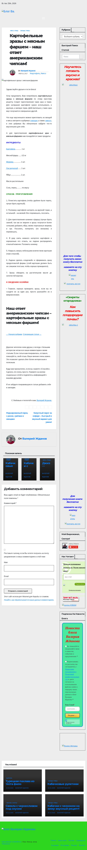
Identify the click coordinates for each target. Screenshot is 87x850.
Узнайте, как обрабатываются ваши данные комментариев (29, 600)
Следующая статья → (32, 334)
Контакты (82, 845)
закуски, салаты (11, 802)
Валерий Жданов (28, 71)
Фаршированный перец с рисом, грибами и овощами (17, 416)
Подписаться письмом (75, 590)
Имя (6, 562)
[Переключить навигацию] (43, 18)
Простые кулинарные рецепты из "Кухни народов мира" (74, 567)
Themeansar (6, 844)
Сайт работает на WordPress (12, 842)
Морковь (9, 162)
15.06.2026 (10, 788)
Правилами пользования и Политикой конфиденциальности (72, 674)
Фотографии (65, 845)
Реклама (74, 845)
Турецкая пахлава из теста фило (20, 783)
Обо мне (71, 840)
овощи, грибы (25, 30)
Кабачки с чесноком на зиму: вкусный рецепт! (63, 807)
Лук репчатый (12, 168)
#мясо (43, 73)
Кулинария (55, 845)
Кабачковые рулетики (63, 784)
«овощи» (34, 121)
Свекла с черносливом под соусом (21, 807)
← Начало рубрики (14, 334)
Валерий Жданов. (44, 400)
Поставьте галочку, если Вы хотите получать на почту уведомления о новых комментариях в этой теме (26, 555)
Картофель (10, 149)
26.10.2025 (52, 812)
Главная (53, 840)
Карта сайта (62, 840)
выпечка (9, 778)
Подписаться (73, 715)
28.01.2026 (52, 788)
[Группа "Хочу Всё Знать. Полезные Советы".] (70, 599)
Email (6, 576)
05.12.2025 (10, 812)
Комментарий (10, 503)
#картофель (35, 73)
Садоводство (80, 840)
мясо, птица (14, 30)
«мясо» (48, 121)
